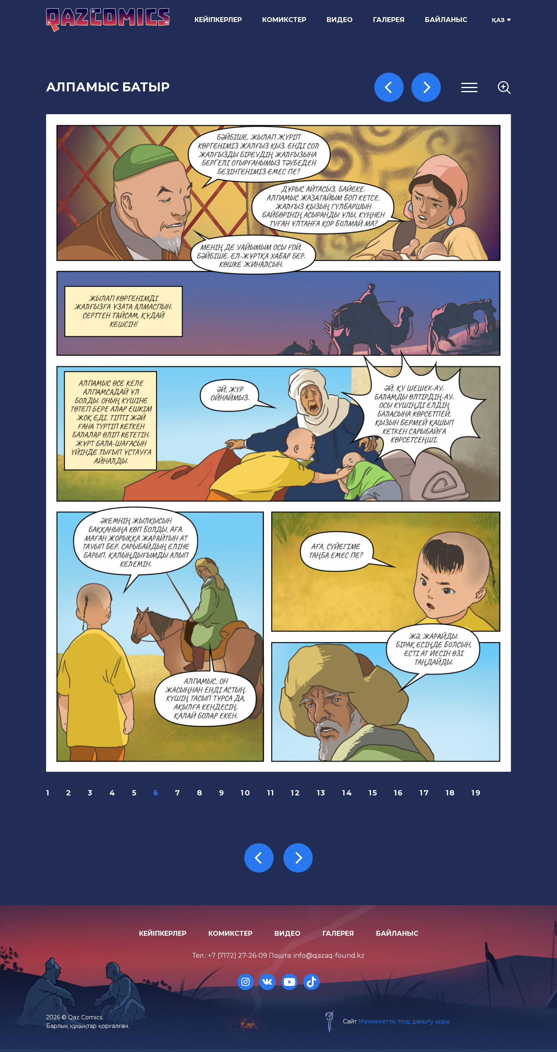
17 (424, 792)
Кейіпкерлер (218, 20)
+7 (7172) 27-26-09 (237, 955)
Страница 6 (408, 168)
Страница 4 (408, 149)
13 (321, 792)
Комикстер (284, 20)
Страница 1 (407, 119)
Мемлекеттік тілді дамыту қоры (404, 1021)
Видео (340, 20)
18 (450, 792)
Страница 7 (408, 178)
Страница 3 (408, 139)
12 (296, 792)
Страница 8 (408, 188)
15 (373, 792)
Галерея (388, 20)
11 (271, 792)
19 (476, 792)
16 (399, 792)
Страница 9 (408, 198)
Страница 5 (407, 158)
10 (246, 792)
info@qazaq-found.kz (329, 955)
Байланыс (446, 20)
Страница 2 (408, 129)
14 (347, 792)
